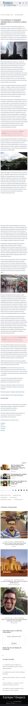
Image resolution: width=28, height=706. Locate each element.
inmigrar (17, 495)
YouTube (3, 430)
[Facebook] (20, 3)
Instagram (3, 423)
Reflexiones (16, 584)
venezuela (19, 499)
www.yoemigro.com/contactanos (8, 410)
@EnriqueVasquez (20, 391)
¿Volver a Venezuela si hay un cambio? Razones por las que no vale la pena (14, 620)
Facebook (3, 428)
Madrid (14, 546)
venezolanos (6, 499)
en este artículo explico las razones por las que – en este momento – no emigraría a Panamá (14, 371)
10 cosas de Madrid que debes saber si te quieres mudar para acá (14, 581)
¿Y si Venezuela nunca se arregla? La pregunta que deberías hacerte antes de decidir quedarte (13, 667)
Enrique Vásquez (19, 541)
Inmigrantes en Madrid (6, 380)
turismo (13, 497)
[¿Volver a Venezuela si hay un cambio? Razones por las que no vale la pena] (14, 601)
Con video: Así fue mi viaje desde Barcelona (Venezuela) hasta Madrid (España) (14, 543)
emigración (6, 495)
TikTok (2, 425)
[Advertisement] (14, 209)
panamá (4, 497)
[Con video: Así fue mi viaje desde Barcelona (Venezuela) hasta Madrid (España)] (14, 524)
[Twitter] (23, 3)
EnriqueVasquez (18, 703)
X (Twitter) (3, 426)
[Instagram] (26, 3)
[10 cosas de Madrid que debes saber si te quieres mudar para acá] (14, 563)
